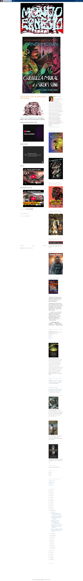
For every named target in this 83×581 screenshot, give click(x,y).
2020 (51, 500)
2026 (51, 490)
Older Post (45, 245)
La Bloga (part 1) (52, 480)
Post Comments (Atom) (29, 248)
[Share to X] (30, 209)
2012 (51, 554)
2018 (51, 504)
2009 (51, 559)
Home (33, 245)
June (52, 540)
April (52, 543)
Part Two (50, 337)
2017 (51, 505)
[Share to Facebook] (31, 209)
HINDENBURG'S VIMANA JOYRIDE (55, 389)
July (52, 538)
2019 (51, 502)
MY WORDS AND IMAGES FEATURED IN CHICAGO (56, 514)
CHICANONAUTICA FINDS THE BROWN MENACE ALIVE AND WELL (56, 526)
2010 (51, 557)
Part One (50, 335)
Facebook (50, 472)
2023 (51, 495)
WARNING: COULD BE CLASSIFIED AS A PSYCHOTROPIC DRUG (55, 522)
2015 (51, 509)
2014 (51, 550)
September (53, 535)
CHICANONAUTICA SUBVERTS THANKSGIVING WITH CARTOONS (57, 518)
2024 (51, 493)
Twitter (50, 475)
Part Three (50, 338)
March (52, 545)
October (52, 533)
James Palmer (51, 485)
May (52, 542)
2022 (51, 497)
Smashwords (47, 579)
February (52, 547)
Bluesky (50, 473)
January (52, 548)
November (53, 512)
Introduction (51, 334)
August (52, 537)
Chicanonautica (24, 118)
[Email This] (27, 209)
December (53, 510)
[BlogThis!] (29, 209)
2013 (51, 552)
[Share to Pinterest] (32, 209)
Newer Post (22, 245)
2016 (51, 507)
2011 (51, 555)
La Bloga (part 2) (52, 482)
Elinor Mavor (51, 483)
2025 (51, 492)
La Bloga (35, 118)
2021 (51, 499)
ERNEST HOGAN (58, 96)
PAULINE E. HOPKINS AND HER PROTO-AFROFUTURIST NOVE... (57, 530)
